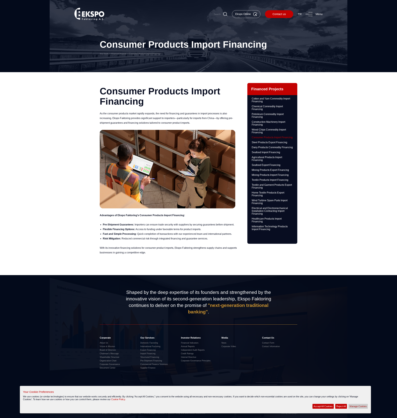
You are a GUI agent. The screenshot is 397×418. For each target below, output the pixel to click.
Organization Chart (108, 361)
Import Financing (147, 353)
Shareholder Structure (109, 357)
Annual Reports (188, 346)
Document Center (107, 368)
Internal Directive (188, 357)
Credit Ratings (187, 353)
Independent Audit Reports (193, 350)
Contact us (279, 14)
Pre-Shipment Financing (151, 361)
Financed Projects (118, 54)
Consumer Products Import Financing (145, 54)
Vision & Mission (107, 346)
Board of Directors (108, 350)
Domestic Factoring (149, 343)
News (223, 343)
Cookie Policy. (118, 399)
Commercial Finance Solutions (154, 364)
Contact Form (268, 343)
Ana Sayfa (104, 54)
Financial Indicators (189, 343)
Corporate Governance (110, 364)
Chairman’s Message (109, 353)
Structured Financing (149, 357)
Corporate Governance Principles (196, 361)
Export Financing (148, 350)
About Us (104, 343)
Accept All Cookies (323, 406)
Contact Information (271, 346)
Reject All (341, 406)
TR (300, 14)
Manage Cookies (358, 406)
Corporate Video (228, 346)
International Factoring (150, 346)
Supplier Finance (147, 368)
